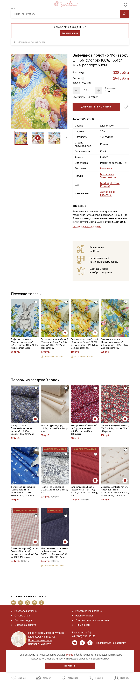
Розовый (105, 186)
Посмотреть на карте (40, 640)
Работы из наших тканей (89, 611)
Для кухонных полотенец (108, 193)
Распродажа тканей (26, 611)
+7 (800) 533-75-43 (84, 636)
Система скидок (23, 620)
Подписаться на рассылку (111, 642)
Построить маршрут (39, 644)
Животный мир (108, 177)
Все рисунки (107, 174)
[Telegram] (20, 602)
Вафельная (106, 168)
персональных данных (99, 654)
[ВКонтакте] (13, 602)
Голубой (104, 183)
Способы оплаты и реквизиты (92, 620)
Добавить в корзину (96, 106)
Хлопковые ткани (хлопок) (32, 42)
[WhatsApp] (27, 602)
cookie (69, 654)
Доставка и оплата (25, 624)
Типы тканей (82, 624)
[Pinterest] (34, 602)
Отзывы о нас (22, 615)
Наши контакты (84, 615)
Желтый (115, 183)
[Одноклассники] (41, 602)
